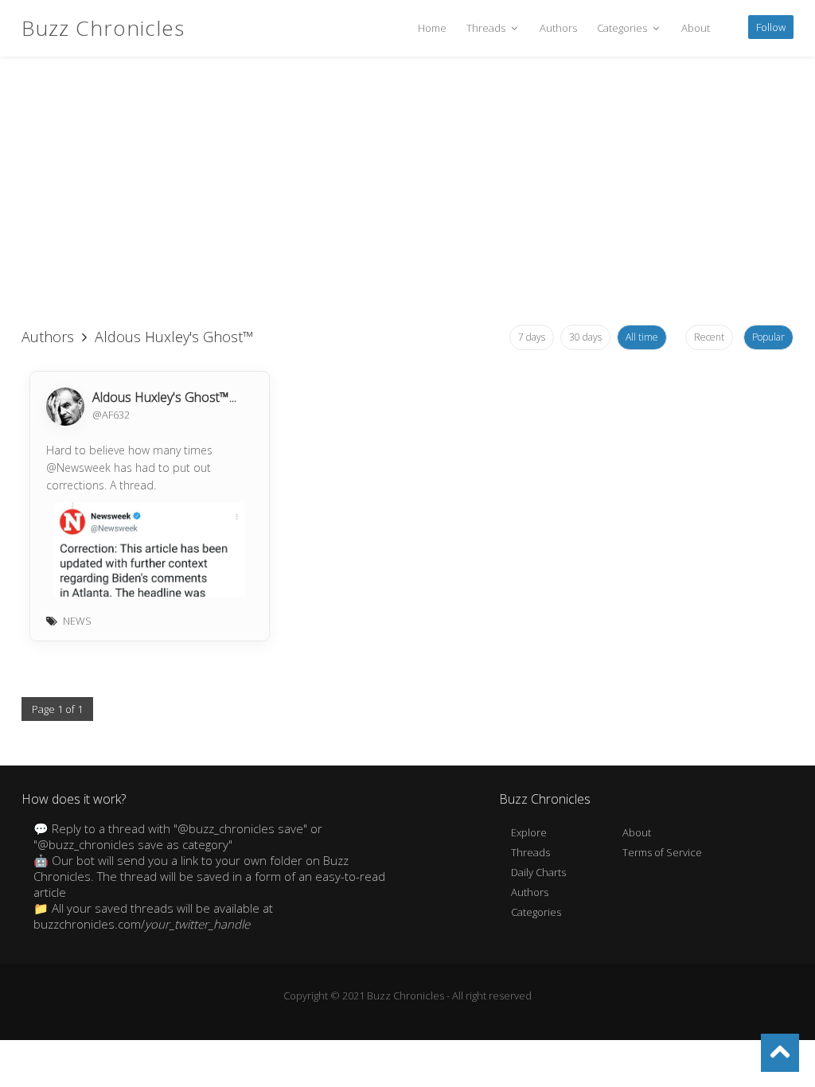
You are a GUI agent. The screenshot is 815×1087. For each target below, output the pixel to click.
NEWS (77, 621)
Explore (529, 832)
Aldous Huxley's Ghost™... (164, 397)
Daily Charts (538, 872)
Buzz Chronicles (103, 28)
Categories (623, 28)
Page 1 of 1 (57, 709)
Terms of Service (662, 852)
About (695, 28)
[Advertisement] (407, 191)
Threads (487, 28)
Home (432, 28)
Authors (558, 28)
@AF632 (111, 414)
